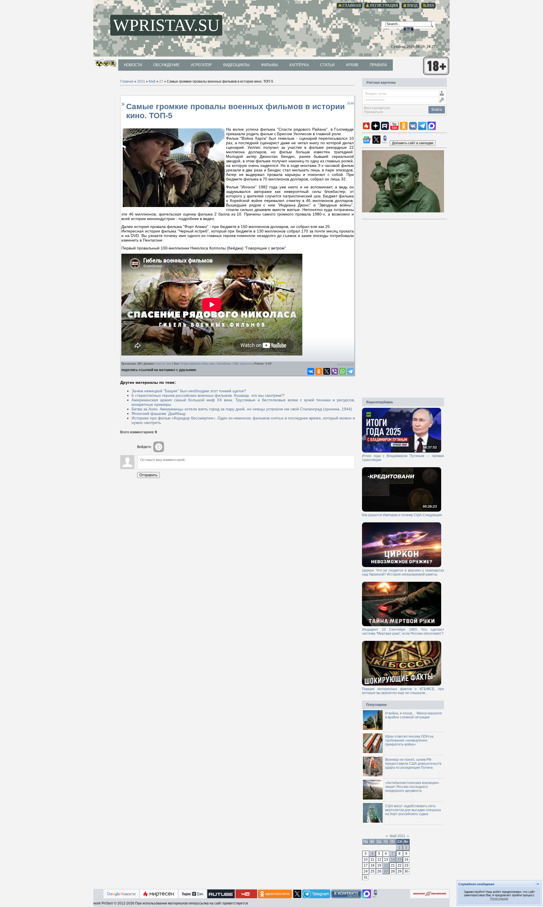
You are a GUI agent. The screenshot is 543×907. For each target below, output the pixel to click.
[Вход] (158, 446)
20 (386, 865)
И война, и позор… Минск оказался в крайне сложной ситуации (413, 715)
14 (393, 859)
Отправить (148, 475)
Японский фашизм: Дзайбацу (159, 413)
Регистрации (499, 898)
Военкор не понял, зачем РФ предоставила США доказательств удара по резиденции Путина (413, 764)
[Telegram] (350, 371)
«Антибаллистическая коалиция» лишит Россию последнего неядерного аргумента (412, 787)
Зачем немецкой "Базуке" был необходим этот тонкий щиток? (189, 391)
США (235, 363)
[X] (326, 371)
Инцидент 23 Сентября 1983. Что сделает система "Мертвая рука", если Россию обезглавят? (403, 631)
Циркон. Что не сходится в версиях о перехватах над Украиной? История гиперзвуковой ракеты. (403, 572)
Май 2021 (397, 836)
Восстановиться (377, 108)
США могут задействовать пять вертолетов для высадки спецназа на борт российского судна (413, 810)
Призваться (373, 112)
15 (400, 859)
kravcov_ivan (163, 363)
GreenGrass (224, 363)
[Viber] (334, 371)
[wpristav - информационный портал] (413, 143)
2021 (141, 81)
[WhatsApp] (342, 371)
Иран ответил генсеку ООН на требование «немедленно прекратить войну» (409, 740)
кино (212, 363)
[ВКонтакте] (310, 371)
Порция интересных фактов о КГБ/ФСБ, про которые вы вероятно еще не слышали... (403, 691)
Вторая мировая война (194, 363)
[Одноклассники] (318, 371)
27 (161, 81)
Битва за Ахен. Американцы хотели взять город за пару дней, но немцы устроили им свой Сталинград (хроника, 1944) (242, 409)
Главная (126, 81)
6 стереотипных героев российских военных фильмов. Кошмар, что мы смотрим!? (208, 395)
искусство (246, 363)
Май (152, 81)
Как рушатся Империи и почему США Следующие (402, 515)
